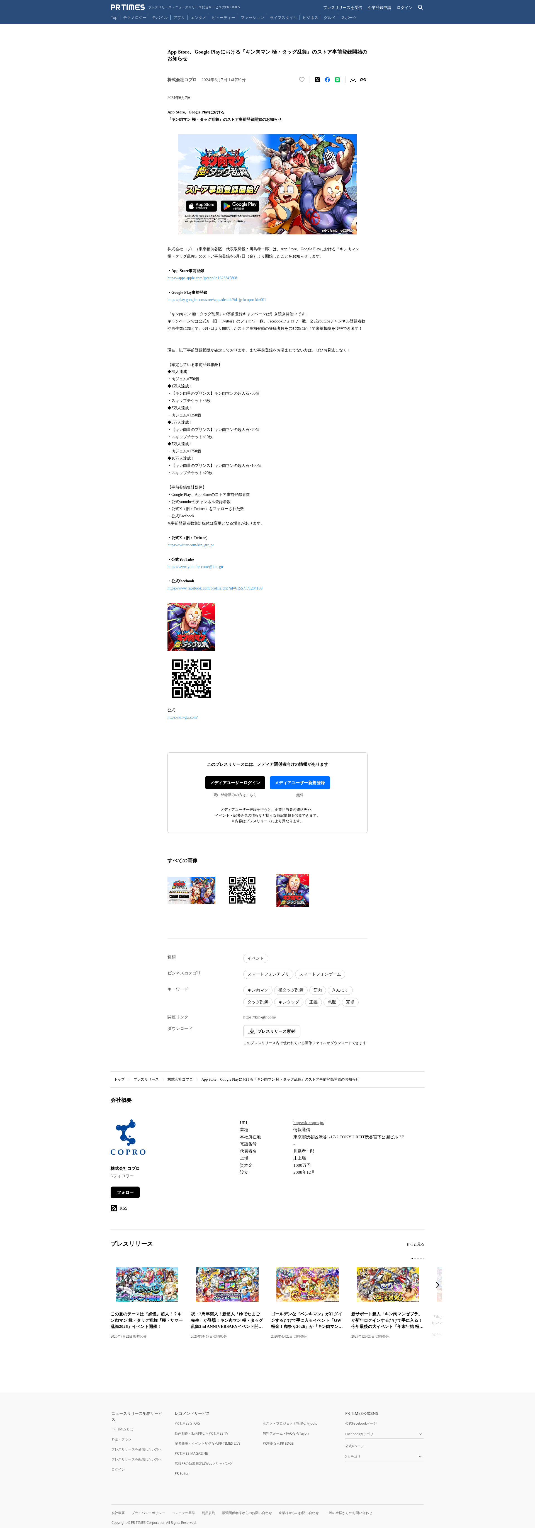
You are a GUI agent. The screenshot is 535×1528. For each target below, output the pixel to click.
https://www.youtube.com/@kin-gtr (195, 567)
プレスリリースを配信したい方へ (136, 1459)
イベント (255, 958)
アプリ (179, 17)
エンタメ (198, 17)
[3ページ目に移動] (418, 1258)
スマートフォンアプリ (268, 974)
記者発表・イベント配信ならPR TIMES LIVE (207, 1443)
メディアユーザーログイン (235, 782)
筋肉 (317, 990)
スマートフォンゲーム (320, 974)
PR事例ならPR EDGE (278, 1443)
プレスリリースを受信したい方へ (136, 1449)
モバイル (160, 17)
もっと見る (415, 1244)
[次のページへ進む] (439, 1285)
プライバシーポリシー (148, 1512)
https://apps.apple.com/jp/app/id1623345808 (202, 278)
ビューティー (223, 17)
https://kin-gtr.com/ (182, 717)
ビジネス (310, 17)
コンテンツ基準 (183, 1512)
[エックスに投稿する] (317, 79)
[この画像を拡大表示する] (191, 890)
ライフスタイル (283, 17)
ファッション (252, 17)
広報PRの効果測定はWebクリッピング (203, 1463)
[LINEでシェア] (337, 79)
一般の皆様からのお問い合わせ (348, 1512)
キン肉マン (257, 990)
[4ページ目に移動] (421, 1258)
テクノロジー (135, 17)
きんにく (340, 990)
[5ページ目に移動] (423, 1258)
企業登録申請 (379, 7)
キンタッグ (288, 1002)
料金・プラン (121, 1439)
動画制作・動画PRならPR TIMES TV (201, 1433)
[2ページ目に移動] (415, 1258)
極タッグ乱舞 (290, 990)
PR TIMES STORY (188, 1423)
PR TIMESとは (122, 1429)
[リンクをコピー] (363, 79)
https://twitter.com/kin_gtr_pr (190, 545)
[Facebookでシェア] (327, 79)
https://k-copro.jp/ (308, 1122)
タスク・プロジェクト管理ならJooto (290, 1423)
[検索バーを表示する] (420, 7)
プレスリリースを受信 (342, 7)
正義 (313, 1002)
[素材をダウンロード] (353, 79)
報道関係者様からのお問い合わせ (247, 1512)
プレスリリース (146, 1079)
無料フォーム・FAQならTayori (286, 1433)
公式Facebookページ (361, 1423)
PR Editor (182, 1473)
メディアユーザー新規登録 (300, 782)
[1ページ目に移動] (412, 1258)
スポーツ (349, 17)
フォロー (125, 1192)
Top (114, 17)
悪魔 (332, 1002)
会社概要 (118, 1512)
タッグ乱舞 (257, 1002)
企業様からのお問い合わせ (299, 1512)
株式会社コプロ (180, 1079)
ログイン (404, 7)
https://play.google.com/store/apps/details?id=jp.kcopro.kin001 (217, 300)
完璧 (350, 1002)
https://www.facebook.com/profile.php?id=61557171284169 (214, 588)
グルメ (329, 17)
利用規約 (208, 1512)
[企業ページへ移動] (128, 1138)
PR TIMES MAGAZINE (191, 1453)
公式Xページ (354, 1446)
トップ (119, 1079)
